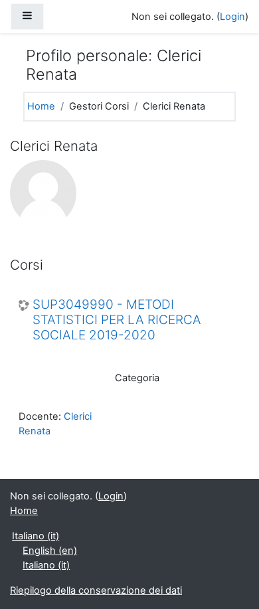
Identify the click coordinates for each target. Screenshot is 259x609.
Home (41, 106)
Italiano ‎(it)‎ (35, 536)
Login (232, 17)
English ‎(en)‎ (50, 551)
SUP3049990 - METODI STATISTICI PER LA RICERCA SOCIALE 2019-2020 (117, 320)
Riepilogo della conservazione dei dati (96, 590)
